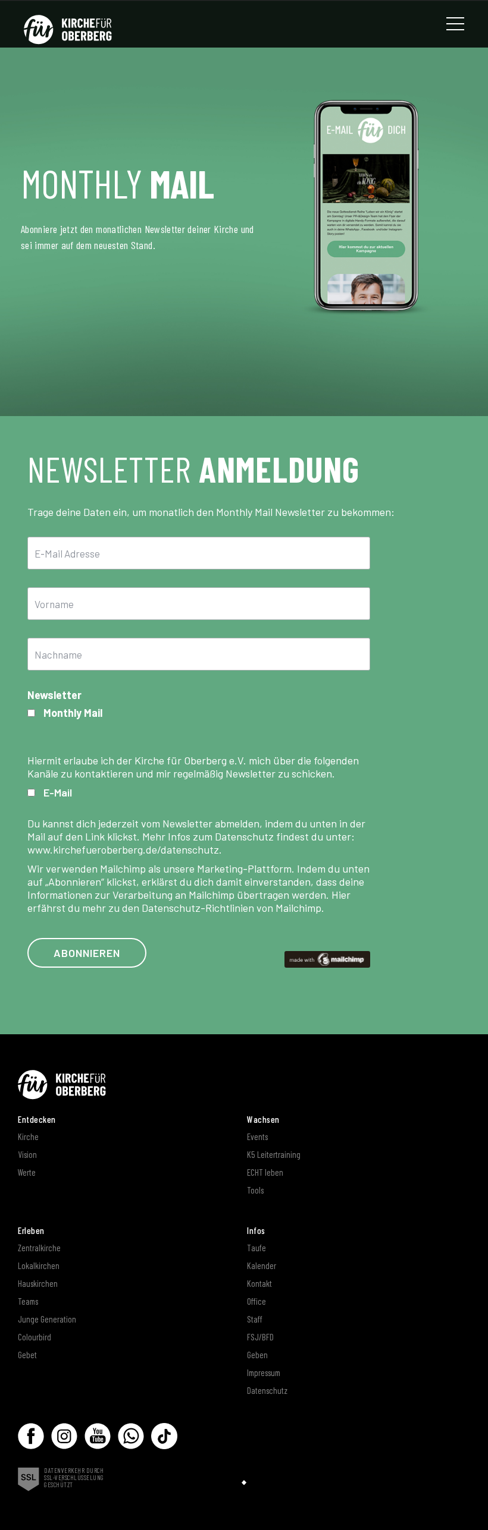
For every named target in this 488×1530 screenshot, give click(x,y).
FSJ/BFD (260, 1336)
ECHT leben (265, 1172)
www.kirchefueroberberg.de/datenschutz (123, 849)
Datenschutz (267, 1390)
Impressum (263, 1372)
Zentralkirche (39, 1247)
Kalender (261, 1265)
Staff (254, 1319)
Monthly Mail (72, 712)
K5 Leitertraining (274, 1154)
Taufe (256, 1247)
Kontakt (259, 1283)
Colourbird (34, 1336)
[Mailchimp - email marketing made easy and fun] (327, 958)
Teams (28, 1301)
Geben (257, 1354)
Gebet (27, 1354)
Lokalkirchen (39, 1265)
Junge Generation (47, 1319)
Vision (27, 1154)
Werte (27, 1172)
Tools (255, 1190)
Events (257, 1136)
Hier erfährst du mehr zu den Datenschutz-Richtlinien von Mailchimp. (189, 901)
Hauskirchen (38, 1283)
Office (256, 1301)
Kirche (28, 1136)
